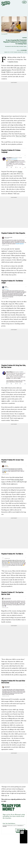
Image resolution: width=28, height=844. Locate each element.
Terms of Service (20, 825)
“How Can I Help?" (20, 136)
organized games (6, 70)
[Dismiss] (26, 831)
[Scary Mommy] (6, 3)
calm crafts (20, 68)
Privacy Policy (5, 826)
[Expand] (21, 831)
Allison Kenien (24, 50)
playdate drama (13, 62)
